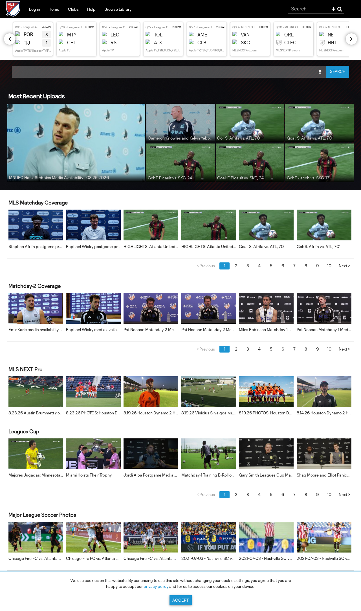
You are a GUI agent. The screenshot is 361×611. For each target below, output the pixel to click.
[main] (180, 328)
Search (339, 9)
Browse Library (117, 9)
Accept (180, 600)
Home (54, 9)
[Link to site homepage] (13, 15)
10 (329, 265)
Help (91, 9)
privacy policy (156, 586)
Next (344, 265)
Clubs (73, 9)
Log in (34, 9)
